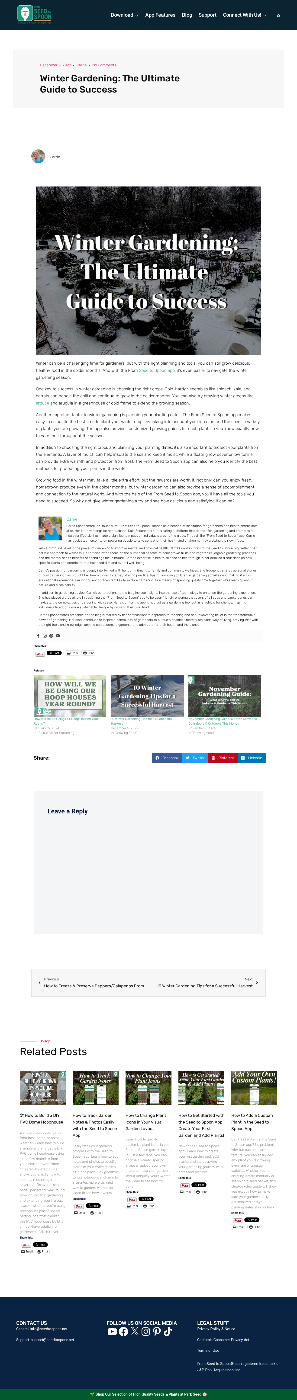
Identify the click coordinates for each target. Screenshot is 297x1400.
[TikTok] (168, 1331)
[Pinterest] (51, 636)
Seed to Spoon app (157, 370)
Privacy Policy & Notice (216, 1329)
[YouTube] (112, 1331)
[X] (134, 1331)
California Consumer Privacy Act (223, 1340)
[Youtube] (58, 636)
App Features (160, 15)
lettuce (42, 403)
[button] (279, 15)
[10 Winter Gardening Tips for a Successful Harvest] (147, 695)
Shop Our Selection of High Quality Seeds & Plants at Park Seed (148, 1394)
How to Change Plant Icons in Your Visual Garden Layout (146, 1122)
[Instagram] (45, 636)
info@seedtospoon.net (48, 1329)
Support (207, 15)
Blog (187, 15)
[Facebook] (38, 636)
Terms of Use (208, 1350)
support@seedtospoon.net (52, 1340)
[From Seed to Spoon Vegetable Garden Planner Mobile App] (35, 15)
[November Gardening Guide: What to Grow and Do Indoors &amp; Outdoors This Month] (224, 695)
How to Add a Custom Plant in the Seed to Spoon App (252, 1122)
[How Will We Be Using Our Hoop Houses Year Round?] (70, 695)
